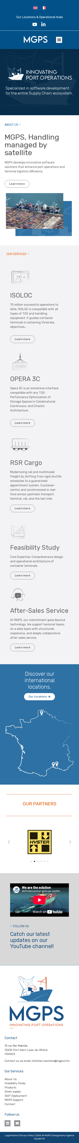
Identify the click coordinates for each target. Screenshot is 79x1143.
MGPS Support (14, 1100)
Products (10, 1087)
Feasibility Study (15, 1083)
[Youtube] (17, 1123)
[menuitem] (35, 8)
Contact (10, 1104)
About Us (11, 1079)
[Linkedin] (7, 1123)
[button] (59, 40)
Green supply (13, 1091)
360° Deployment (16, 1096)
